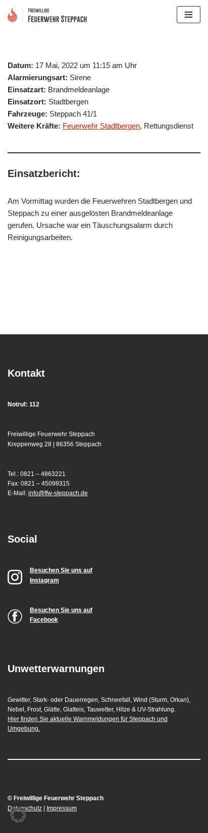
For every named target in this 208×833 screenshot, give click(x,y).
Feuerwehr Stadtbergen (101, 126)
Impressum (61, 808)
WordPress (85, 823)
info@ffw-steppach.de (58, 493)
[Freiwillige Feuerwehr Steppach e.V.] (50, 14)
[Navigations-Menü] (188, 14)
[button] (18, 815)
